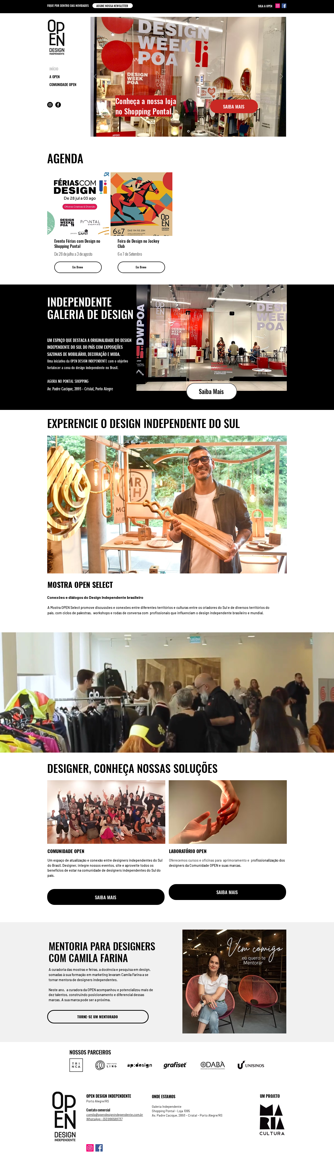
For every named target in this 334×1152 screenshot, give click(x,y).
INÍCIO (53, 68)
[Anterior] (95, 77)
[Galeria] (188, 131)
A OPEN (54, 76)
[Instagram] (277, 5)
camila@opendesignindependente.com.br (114, 1115)
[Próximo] (281, 77)
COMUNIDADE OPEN (62, 84)
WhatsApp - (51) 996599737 (104, 1119)
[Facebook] (284, 5)
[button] (112, 5)
